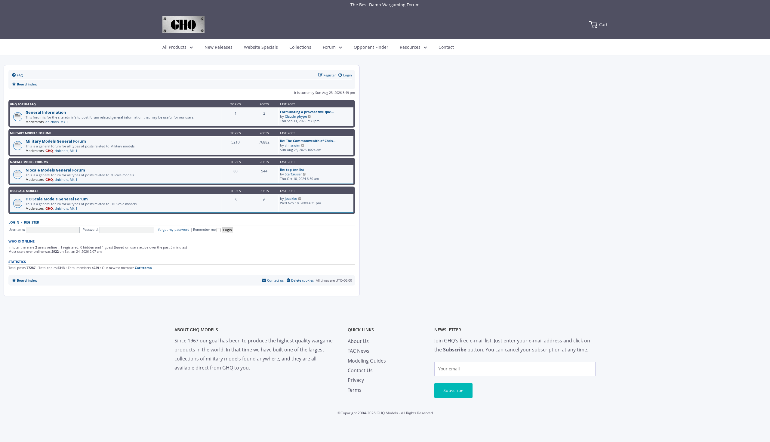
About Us (358, 341)
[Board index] (183, 24)
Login (13, 222)
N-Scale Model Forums (29, 162)
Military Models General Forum (56, 141)
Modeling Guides (367, 360)
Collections (300, 47)
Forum (329, 47)
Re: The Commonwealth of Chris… (307, 140)
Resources (410, 47)
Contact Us (360, 370)
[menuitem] (17, 75)
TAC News (358, 351)
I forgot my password (172, 229)
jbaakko (291, 198)
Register (31, 222)
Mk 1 (64, 121)
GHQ (49, 150)
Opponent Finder (371, 47)
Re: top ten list (292, 169)
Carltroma (143, 268)
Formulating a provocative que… (307, 112)
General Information (46, 112)
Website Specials (261, 47)
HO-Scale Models (24, 191)
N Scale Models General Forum (55, 170)
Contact (446, 47)
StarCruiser (293, 174)
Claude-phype (296, 116)
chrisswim (292, 145)
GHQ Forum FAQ (23, 104)
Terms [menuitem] (355, 390)
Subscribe (453, 390)
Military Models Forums (30, 133)
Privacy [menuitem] (356, 380)
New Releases (219, 47)
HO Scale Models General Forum (57, 199)
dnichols (52, 121)
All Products (174, 47)
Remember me (205, 229)
